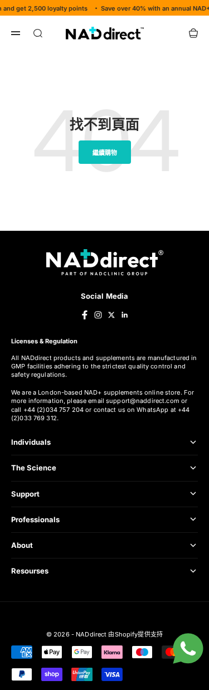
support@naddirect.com (142, 401)
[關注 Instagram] (98, 314)
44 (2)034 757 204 (56, 410)
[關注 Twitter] (111, 314)
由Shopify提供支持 (135, 634)
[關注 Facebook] (84, 314)
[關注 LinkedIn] (124, 314)
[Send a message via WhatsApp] (188, 648)
